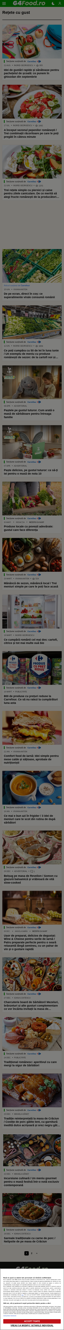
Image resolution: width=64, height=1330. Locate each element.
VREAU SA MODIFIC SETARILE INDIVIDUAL (32, 1325)
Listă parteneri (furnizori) (9, 1315)
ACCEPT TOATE (32, 1321)
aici (23, 1295)
